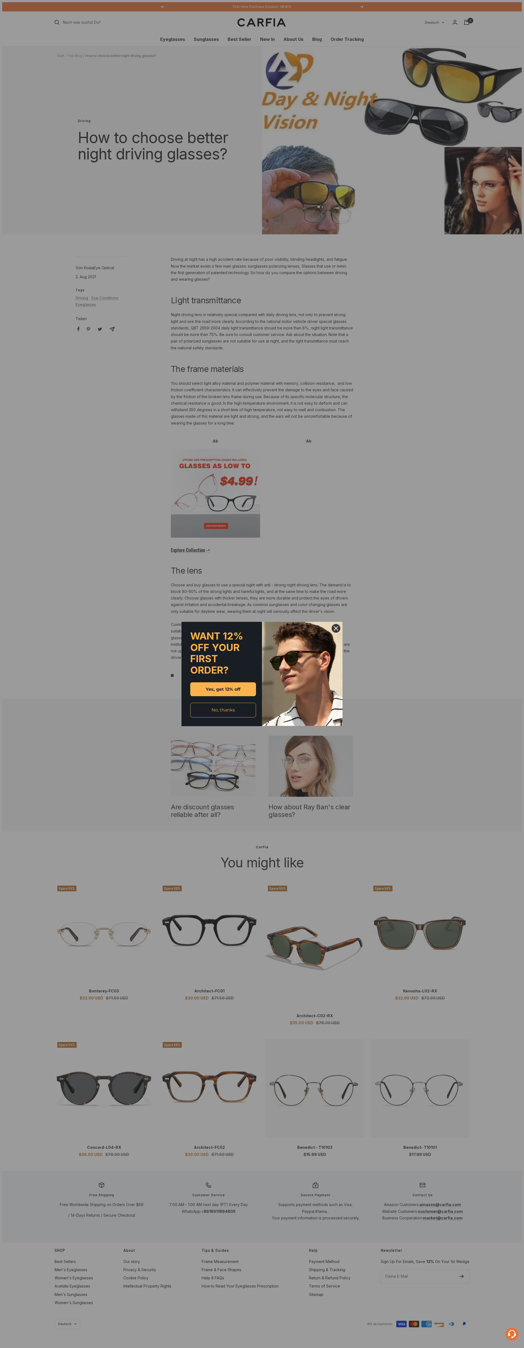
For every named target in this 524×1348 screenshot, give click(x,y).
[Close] (336, 628)
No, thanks (223, 710)
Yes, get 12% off (223, 689)
